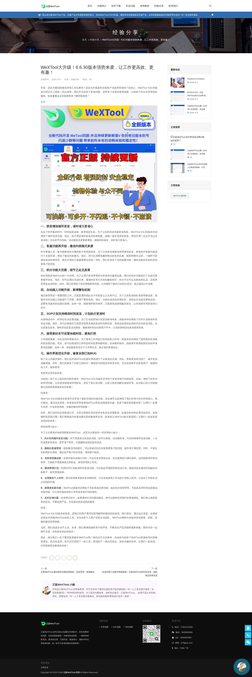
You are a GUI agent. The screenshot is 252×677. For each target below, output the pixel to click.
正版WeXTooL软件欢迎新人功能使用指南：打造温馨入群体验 (197, 166)
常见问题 (130, 5)
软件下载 (116, 5)
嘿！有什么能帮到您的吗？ (225, 666)
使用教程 (144, 5)
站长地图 (117, 627)
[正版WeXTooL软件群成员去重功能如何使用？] (188, 138)
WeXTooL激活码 (179, 196)
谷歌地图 (129, 627)
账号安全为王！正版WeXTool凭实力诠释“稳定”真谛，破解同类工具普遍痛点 (197, 94)
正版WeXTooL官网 (71, 672)
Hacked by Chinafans (195, 79)
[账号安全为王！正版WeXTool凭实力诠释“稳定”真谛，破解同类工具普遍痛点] (177, 96)
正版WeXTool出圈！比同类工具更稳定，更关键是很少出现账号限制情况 (197, 108)
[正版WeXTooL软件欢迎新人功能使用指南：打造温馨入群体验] (177, 168)
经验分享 (159, 5)
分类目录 (44, 667)
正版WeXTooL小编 (63, 584)
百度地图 (104, 627)
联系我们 (173, 5)
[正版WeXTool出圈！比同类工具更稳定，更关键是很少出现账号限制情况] (177, 109)
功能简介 (101, 5)
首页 (90, 5)
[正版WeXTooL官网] (50, 6)
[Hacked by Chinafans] (177, 82)
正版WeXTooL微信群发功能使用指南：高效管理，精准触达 (67, 572)
